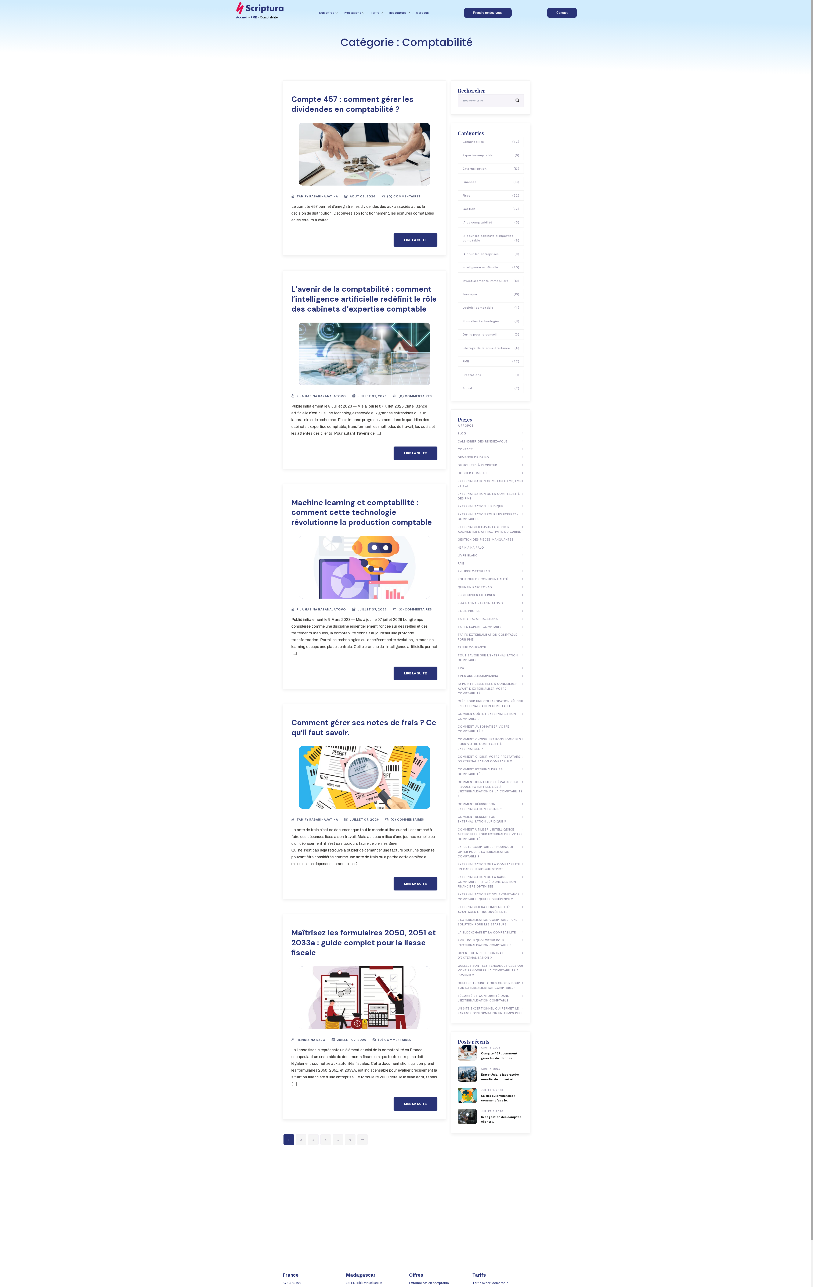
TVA (461, 668)
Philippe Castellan (474, 571)
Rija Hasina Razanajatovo (480, 603)
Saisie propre (469, 611)
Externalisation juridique (480, 506)
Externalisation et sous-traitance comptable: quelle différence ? (489, 896)
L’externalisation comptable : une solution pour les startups (488, 922)
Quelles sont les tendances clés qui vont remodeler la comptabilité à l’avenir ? (490, 970)
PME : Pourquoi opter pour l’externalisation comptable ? (485, 942)
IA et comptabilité (491, 222)
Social (491, 388)
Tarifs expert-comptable (480, 627)
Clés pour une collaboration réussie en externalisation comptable (490, 703)
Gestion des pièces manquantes (486, 539)
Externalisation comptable (429, 1283)
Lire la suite (415, 240)
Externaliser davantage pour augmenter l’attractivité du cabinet (490, 529)
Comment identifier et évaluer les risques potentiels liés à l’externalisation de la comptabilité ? (490, 789)
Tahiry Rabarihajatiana (478, 619)
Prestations (352, 13)
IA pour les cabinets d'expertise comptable (491, 238)
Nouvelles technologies (491, 321)
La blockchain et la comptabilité (487, 932)
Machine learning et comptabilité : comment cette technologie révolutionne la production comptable (361, 512)
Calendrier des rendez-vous (483, 441)
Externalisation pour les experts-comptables (488, 516)
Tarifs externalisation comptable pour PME (487, 637)
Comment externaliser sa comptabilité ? (480, 771)
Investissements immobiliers (491, 281)
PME (253, 17)
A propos (466, 425)
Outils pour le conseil (491, 334)
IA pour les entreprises (491, 254)
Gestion (491, 209)
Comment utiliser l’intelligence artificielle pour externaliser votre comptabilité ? (490, 834)
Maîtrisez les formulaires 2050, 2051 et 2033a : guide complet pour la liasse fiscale (363, 943)
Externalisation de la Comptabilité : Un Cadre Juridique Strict (490, 866)
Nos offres (326, 13)
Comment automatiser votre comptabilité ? (483, 729)
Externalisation (491, 169)
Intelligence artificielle (491, 267)
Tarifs (375, 13)
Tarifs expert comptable (490, 1283)
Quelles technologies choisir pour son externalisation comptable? (489, 985)
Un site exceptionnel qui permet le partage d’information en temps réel (490, 1011)
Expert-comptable (491, 155)
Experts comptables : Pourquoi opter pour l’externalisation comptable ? (485, 851)
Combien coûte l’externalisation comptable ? (487, 716)
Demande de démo (473, 457)
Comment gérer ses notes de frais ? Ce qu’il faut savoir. (363, 728)
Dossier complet (472, 473)
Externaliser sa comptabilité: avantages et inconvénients (484, 909)
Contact (465, 449)
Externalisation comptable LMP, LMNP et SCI (491, 483)
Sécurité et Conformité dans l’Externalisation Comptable (483, 998)
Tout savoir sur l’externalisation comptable (488, 657)
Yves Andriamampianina (478, 676)
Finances (491, 182)
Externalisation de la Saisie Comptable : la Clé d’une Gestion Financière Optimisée (487, 881)
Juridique (491, 294)
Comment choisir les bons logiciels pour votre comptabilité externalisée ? (489, 744)
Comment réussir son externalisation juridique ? (482, 819)
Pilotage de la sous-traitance (491, 348)
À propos (422, 13)
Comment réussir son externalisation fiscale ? (480, 806)
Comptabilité (491, 142)
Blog (462, 433)
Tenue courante (472, 647)
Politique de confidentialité (483, 579)
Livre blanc (468, 555)
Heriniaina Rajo (471, 547)
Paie (461, 563)
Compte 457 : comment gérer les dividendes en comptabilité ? (352, 104)
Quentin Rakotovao (475, 587)
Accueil (241, 17)
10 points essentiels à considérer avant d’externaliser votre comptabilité (487, 688)
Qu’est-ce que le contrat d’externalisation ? (480, 955)
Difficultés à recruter (477, 465)
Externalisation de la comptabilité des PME (489, 496)
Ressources (397, 13)
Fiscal (491, 195)
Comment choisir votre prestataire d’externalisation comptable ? (489, 759)
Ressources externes (476, 595)
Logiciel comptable (491, 307)
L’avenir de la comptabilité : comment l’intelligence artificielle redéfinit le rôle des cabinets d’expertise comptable (364, 299)
